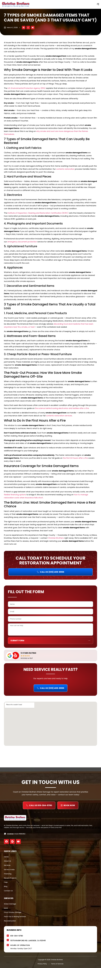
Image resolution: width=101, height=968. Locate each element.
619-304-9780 (16, 936)
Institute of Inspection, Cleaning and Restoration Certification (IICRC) (38, 213)
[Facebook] (6, 841)
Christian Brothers (56, 538)
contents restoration (65, 169)
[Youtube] (18, 841)
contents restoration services (59, 415)
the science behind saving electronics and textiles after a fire (62, 408)
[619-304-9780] (8, 935)
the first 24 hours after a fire (75, 458)
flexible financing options (15, 494)
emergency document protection (22, 241)
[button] (23, 27)
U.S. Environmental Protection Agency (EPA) (26, 88)
